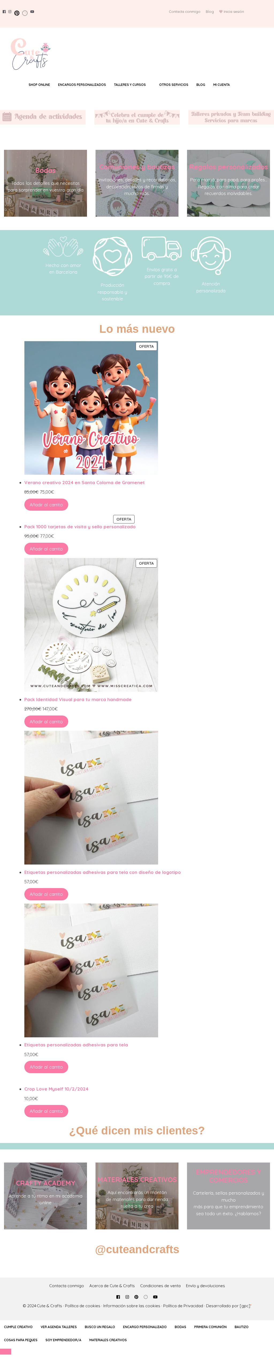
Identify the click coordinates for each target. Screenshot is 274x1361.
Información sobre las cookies (131, 1305)
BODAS (180, 1327)
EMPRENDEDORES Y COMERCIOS (228, 1176)
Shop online (39, 85)
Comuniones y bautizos (137, 167)
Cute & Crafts (49, 1305)
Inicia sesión (234, 11)
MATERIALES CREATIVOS (137, 1179)
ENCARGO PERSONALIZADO (145, 1327)
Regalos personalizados (228, 167)
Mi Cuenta (221, 85)
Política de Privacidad (183, 1305)
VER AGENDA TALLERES (59, 1327)
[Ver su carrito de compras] (244, 85)
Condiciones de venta (160, 1285)
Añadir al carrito (46, 504)
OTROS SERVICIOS (173, 85)
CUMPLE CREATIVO (18, 1327)
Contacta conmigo (184, 11)
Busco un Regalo (100, 1327)
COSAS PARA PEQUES (20, 1340)
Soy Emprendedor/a (63, 1340)
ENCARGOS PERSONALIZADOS (82, 85)
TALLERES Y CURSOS (130, 85)
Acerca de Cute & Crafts (112, 1285)
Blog (210, 11)
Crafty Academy (45, 1183)
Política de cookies (82, 1305)
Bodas (45, 170)
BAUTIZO (242, 1327)
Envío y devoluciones (205, 1285)
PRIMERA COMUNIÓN (210, 1327)
